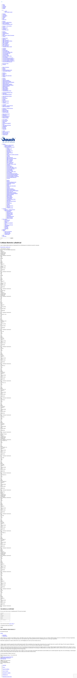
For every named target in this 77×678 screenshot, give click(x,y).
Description (4, 635)
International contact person (7, 676)
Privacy (4, 667)
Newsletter (4, 6)
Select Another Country (8, 12)
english (6, 11)
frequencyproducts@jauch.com (8, 656)
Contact (4, 5)
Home (4, 4)
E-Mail (1, 633)
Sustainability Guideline (6, 672)
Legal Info (4, 665)
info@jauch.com (3, 658)
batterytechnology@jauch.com (5, 657)
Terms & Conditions (6, 669)
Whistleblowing (5, 674)
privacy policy (11, 623)
